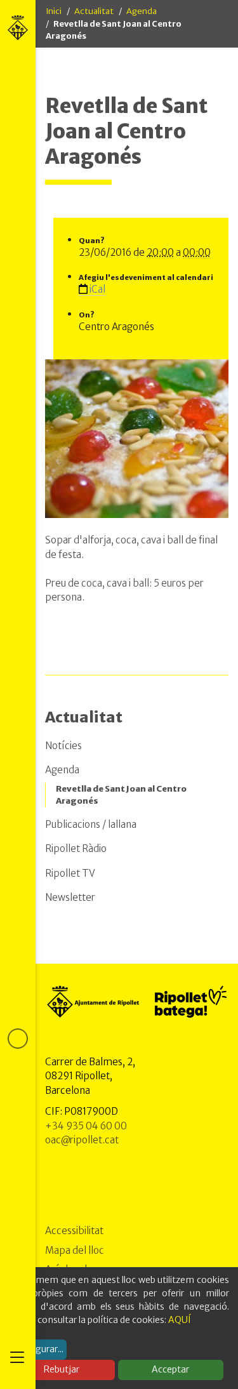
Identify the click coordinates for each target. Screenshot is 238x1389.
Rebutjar (61, 1369)
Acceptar (170, 1369)
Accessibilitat (74, 1231)
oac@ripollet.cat (82, 1140)
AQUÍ (179, 1320)
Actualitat (94, 11)
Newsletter (70, 897)
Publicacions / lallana (90, 824)
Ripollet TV (70, 873)
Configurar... (38, 1349)
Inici (54, 11)
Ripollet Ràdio (76, 848)
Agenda (141, 11)
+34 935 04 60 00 (86, 1126)
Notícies (63, 746)
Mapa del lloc (74, 1250)
